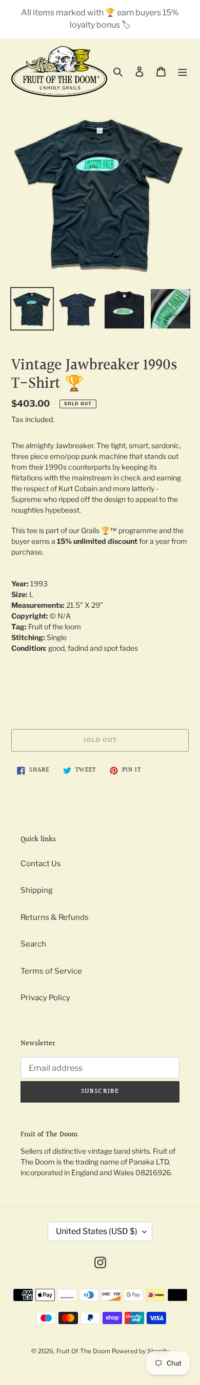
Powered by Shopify (140, 1351)
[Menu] (182, 71)
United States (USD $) (96, 1231)
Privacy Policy (45, 997)
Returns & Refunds (55, 917)
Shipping (37, 890)
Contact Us (41, 863)
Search (33, 944)
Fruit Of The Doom (83, 1351)
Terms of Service (51, 971)
